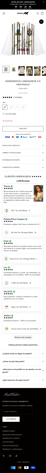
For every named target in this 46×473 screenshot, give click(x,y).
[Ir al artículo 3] (21, 71)
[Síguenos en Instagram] (10, 456)
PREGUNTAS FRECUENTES (12, 435)
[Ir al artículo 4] (29, 71)
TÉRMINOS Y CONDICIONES (12, 449)
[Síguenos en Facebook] (3, 456)
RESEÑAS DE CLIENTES (11, 438)
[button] (9, 113)
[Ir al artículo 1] (5, 69)
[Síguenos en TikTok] (16, 456)
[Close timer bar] (44, 2)
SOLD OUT (23, 128)
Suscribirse (11, 419)
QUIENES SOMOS (8, 431)
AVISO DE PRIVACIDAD (10, 446)
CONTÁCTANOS (8, 442)
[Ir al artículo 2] (13, 69)
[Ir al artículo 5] (37, 71)
